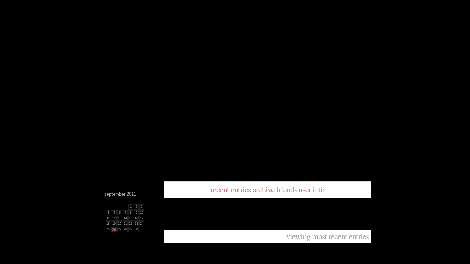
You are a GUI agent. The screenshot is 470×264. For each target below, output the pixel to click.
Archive (264, 189)
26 (114, 230)
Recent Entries (231, 189)
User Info (311, 189)
